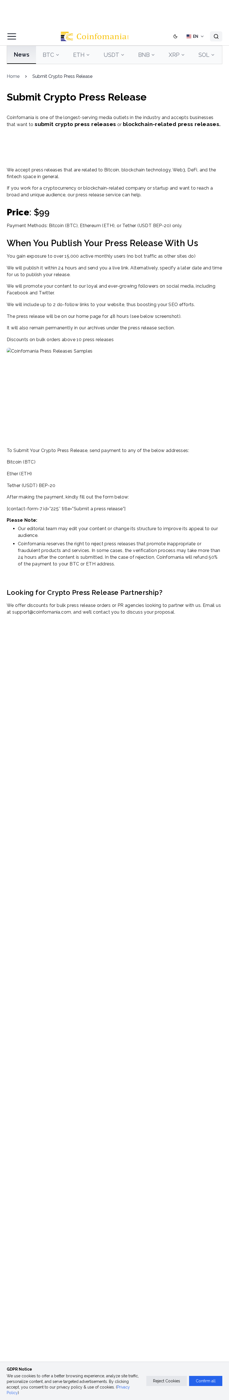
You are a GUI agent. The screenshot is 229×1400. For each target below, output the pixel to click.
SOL (204, 55)
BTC (48, 55)
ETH (79, 55)
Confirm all (206, 1381)
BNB (144, 55)
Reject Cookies (166, 1381)
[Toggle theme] (175, 36)
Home (13, 76)
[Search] (216, 36)
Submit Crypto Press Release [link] (62, 76)
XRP (174, 55)
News (21, 54)
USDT (111, 55)
